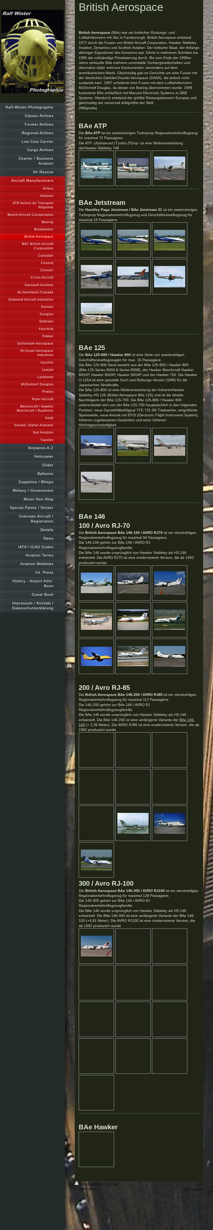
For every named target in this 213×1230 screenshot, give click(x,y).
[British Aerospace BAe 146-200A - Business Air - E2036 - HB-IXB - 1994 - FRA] (169, 823)
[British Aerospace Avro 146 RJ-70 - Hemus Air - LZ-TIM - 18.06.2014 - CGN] (169, 583)
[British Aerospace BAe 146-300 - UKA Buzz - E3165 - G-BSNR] (96, 656)
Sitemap (112, 1184)
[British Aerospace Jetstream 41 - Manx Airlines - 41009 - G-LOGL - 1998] (96, 313)
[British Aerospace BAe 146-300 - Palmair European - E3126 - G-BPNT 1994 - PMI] (133, 656)
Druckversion (91, 1184)
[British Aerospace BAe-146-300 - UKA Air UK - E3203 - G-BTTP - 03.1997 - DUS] (169, 620)
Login (198, 1184)
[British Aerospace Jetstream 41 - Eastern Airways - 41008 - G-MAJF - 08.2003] (169, 276)
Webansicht (193, 1189)
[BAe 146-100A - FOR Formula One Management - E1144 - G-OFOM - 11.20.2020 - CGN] (133, 583)
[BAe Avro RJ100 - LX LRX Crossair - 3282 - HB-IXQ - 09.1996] (96, 946)
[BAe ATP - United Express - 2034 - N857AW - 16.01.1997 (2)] (96, 168)
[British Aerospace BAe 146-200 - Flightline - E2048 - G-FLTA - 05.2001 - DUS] (96, 619)
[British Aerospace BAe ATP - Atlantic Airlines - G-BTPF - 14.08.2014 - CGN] (169, 168)
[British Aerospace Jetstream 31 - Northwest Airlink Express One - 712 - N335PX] (133, 277)
